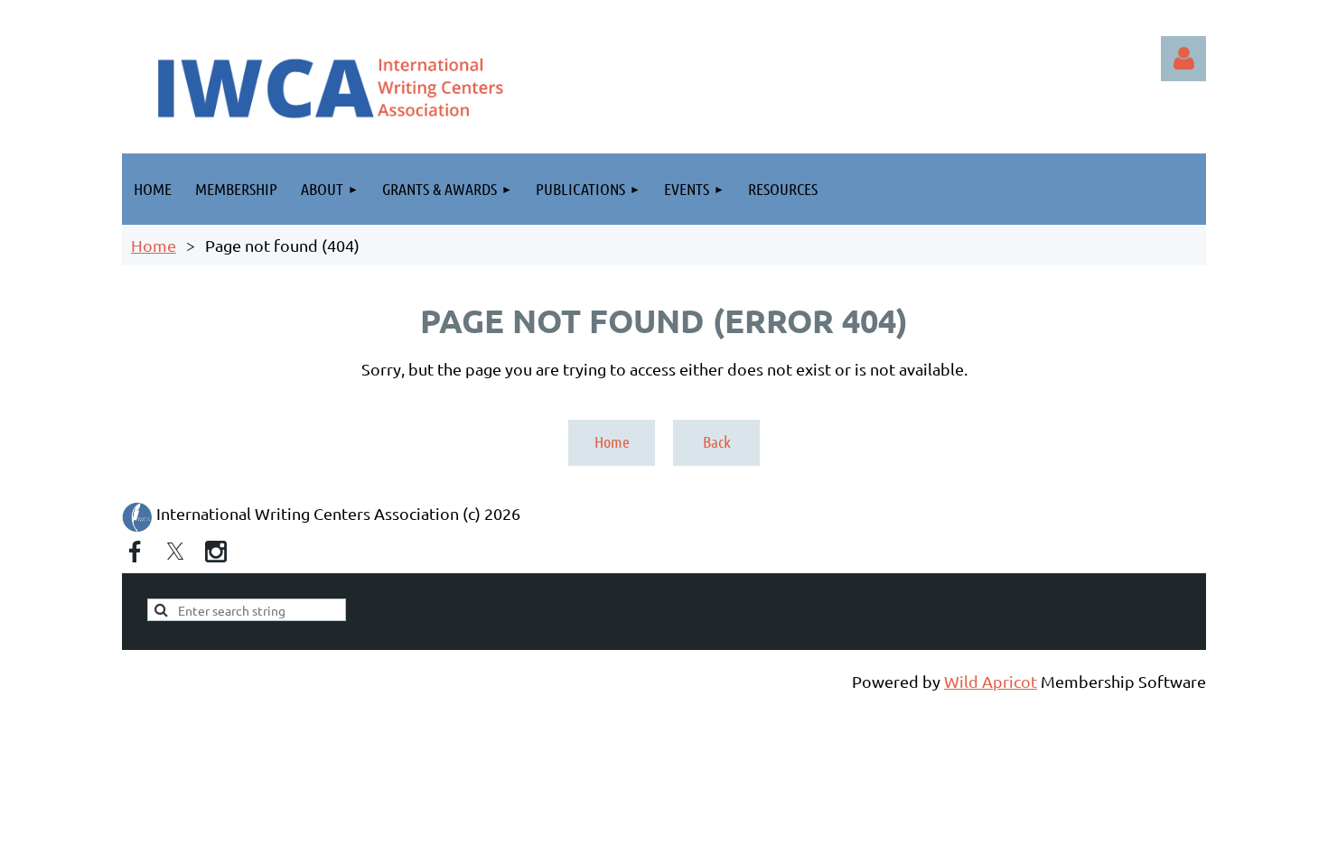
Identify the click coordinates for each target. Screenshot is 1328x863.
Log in (1183, 58)
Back (717, 441)
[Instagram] (216, 551)
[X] (175, 551)
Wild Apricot (990, 681)
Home (153, 245)
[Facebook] (134, 551)
